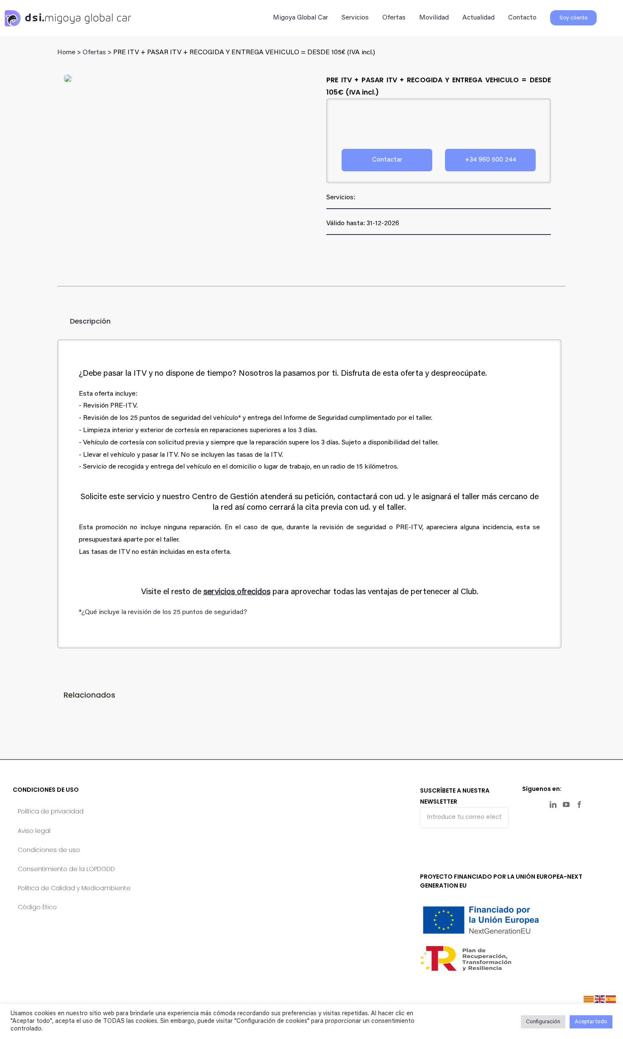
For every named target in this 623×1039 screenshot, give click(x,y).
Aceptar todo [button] (591, 1022)
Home (66, 52)
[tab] (84, 321)
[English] (600, 999)
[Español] (611, 999)
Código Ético (37, 907)
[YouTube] (566, 804)
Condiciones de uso (49, 850)
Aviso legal (34, 831)
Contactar (387, 159)
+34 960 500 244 (490, 159)
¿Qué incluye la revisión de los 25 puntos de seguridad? (164, 612)
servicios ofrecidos (236, 592)
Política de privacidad (50, 811)
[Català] (589, 999)
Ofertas (94, 52)
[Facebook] (579, 804)
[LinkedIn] (553, 804)
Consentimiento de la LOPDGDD (66, 869)
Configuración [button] (543, 1022)
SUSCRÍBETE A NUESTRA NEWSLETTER (455, 795)
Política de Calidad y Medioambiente (74, 888)
